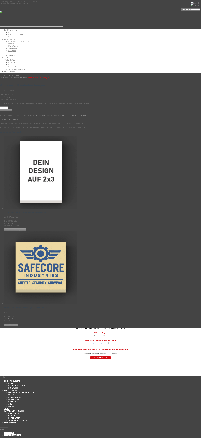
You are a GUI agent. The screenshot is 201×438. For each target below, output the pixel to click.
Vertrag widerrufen (100, 358)
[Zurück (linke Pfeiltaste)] (1, 429)
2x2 (63, 115)
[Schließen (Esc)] (7, 427)
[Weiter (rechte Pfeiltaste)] (3, 429)
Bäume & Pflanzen (15, 34)
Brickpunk (12, 51)
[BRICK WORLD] (31, 26)
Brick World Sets (10, 30)
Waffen (11, 64)
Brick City (12, 32)
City (9, 53)
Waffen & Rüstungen (12, 60)
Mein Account (9, 71)
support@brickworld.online (107, 336)
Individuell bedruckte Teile (18, 41)
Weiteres (11, 55)
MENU (2, 377)
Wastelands (13, 48)
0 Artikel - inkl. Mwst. (10, 75)
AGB (109, 353)
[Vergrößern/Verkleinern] (1, 427)
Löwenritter (13, 67)
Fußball (11, 44)
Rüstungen (12, 62)
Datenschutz (102, 353)
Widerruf (114, 353)
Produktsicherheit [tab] (11, 119)
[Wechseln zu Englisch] (195, 5)
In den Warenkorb (6, 110)
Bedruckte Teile (10, 39)
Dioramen (12, 37)
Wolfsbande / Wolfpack (17, 69)
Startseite (87, 353)
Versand (7, 97)
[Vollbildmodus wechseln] (3, 427)
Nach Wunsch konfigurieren (15, 229)
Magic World (13, 46)
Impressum (94, 353)
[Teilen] (5, 427)
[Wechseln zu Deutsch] (195, 3)
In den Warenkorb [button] (11, 325)
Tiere (6, 57)
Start (2, 78)
